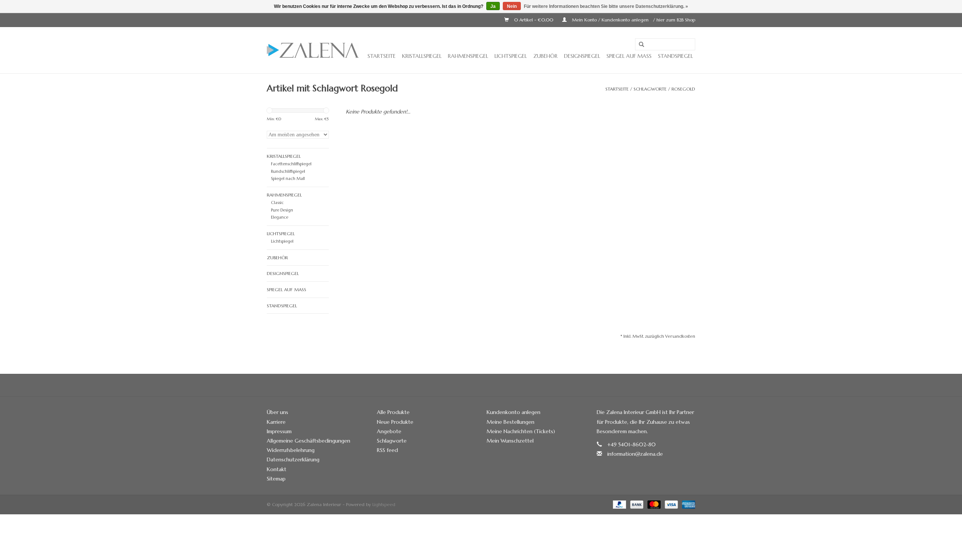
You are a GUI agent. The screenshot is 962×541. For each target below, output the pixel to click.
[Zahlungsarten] (619, 504)
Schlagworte (650, 89)
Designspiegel (582, 56)
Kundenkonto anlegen (513, 412)
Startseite (382, 56)
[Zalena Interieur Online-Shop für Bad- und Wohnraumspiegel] (313, 50)
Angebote (389, 431)
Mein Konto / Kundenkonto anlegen (610, 20)
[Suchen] (641, 44)
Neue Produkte (395, 422)
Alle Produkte (393, 412)
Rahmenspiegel (468, 56)
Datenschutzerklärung (293, 459)
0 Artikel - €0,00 (534, 20)
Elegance (279, 217)
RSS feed (387, 450)
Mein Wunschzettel (510, 440)
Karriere (276, 422)
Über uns (277, 412)
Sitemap (276, 478)
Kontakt (276, 469)
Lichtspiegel (511, 56)
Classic (277, 202)
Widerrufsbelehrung (291, 450)
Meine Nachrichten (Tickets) (521, 431)
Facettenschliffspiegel (291, 163)
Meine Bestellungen (510, 422)
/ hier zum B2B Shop (674, 20)
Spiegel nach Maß (288, 178)
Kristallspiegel (422, 56)
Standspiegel (675, 56)
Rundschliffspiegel (288, 171)
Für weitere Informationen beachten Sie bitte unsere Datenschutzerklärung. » (606, 6)
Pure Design (282, 210)
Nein (512, 6)
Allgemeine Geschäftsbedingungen (308, 440)
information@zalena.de (635, 453)
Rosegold (683, 89)
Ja (493, 6)
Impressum (279, 431)
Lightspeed (383, 504)
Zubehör (545, 56)
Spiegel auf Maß (629, 56)
